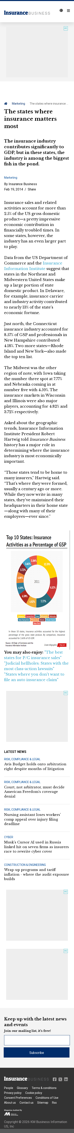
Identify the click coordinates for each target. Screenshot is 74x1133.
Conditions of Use (47, 1097)
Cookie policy (33, 1092)
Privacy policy (13, 1092)
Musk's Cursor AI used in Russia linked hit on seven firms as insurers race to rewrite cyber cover (36, 846)
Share (32, 189)
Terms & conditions (44, 1088)
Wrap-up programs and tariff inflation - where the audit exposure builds (36, 874)
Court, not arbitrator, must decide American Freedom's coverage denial (34, 791)
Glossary (22, 1088)
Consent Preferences (18, 1097)
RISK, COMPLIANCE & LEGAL (22, 759)
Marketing (18, 103)
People (8, 1088)
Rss (54, 1102)
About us (10, 1102)
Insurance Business (23, 184)
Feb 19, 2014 (13, 189)
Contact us (27, 1102)
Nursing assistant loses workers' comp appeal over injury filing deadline (32, 819)
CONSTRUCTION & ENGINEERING (25, 864)
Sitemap (42, 1102)
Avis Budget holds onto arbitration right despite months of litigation (35, 766)
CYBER (8, 837)
